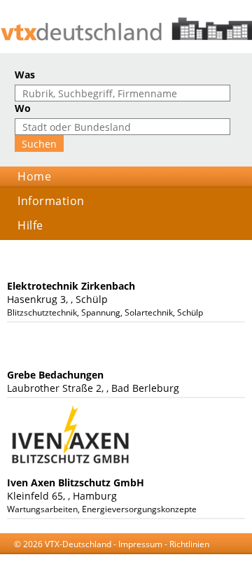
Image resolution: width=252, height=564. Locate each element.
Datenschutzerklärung (165, 557)
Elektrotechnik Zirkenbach (71, 285)
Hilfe (30, 225)
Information (51, 201)
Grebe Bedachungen (55, 374)
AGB (106, 557)
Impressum (140, 544)
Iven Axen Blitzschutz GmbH (75, 482)
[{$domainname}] (126, 29)
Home (34, 176)
